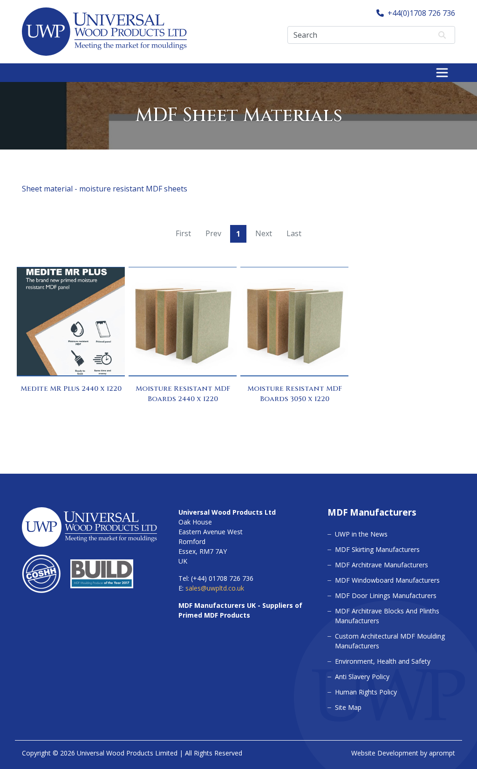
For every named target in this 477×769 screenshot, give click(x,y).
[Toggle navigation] (442, 72)
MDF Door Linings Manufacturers (385, 595)
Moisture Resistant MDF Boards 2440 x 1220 (183, 394)
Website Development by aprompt (403, 753)
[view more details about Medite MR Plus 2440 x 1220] (71, 321)
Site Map (348, 707)
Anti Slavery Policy (362, 676)
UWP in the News (361, 534)
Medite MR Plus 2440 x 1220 (71, 389)
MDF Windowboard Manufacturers (387, 580)
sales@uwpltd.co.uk (214, 588)
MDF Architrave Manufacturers (381, 564)
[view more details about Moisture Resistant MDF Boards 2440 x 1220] (183, 321)
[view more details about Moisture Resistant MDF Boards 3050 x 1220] (294, 321)
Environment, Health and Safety (382, 661)
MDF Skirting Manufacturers (377, 549)
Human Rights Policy (366, 691)
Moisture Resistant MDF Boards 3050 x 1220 (294, 394)
